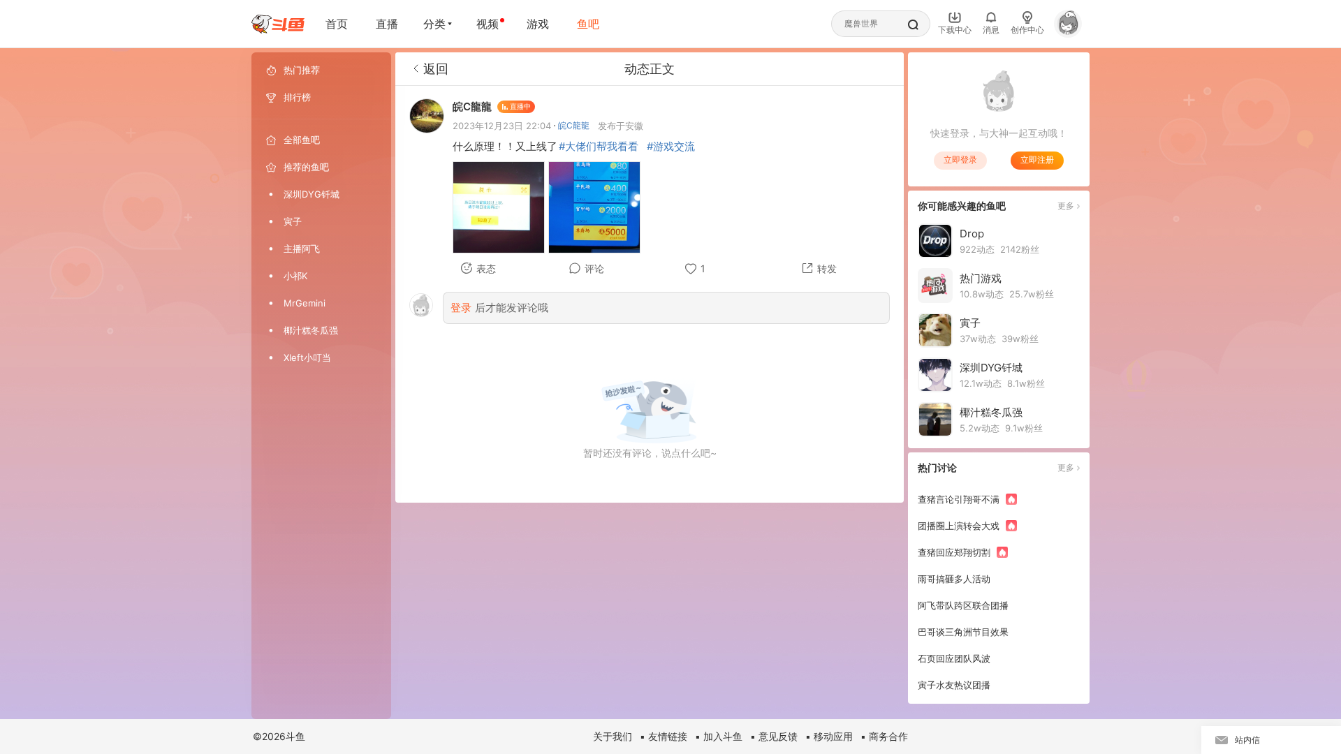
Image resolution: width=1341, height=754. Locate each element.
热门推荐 (302, 69)
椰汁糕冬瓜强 (311, 330)
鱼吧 (588, 24)
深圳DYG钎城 (311, 194)
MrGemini (304, 303)
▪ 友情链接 (663, 736)
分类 (434, 24)
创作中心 (1027, 29)
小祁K (295, 275)
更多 (1065, 205)
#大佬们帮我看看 (598, 146)
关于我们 (612, 736)
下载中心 (955, 29)
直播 (387, 24)
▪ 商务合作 (884, 736)
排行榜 (297, 97)
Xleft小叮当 (307, 357)
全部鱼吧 (302, 139)
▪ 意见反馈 (774, 736)
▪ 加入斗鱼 (718, 736)
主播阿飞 (302, 248)
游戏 (538, 24)
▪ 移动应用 (829, 736)
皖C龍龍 (573, 125)
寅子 (293, 221)
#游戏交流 (671, 146)
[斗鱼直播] (278, 24)
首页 (336, 24)
